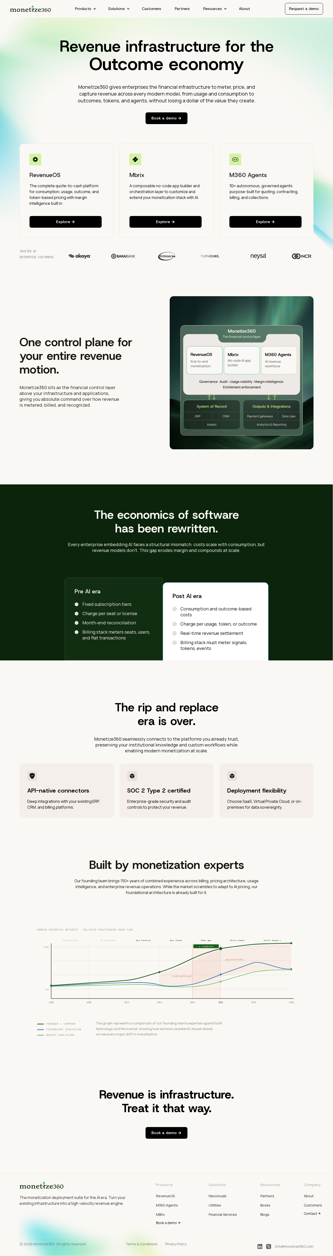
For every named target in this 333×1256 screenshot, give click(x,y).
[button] (85, 9)
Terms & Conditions (141, 1244)
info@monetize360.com (294, 1246)
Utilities (215, 1205)
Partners (182, 8)
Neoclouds (217, 1196)
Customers (151, 8)
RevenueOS (165, 1196)
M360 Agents (167, 1205)
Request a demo (304, 8)
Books (265, 1205)
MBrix (160, 1214)
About (244, 8)
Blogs (264, 1214)
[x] (268, 1246)
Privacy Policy (175, 1244)
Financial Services (223, 1214)
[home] (30, 9)
